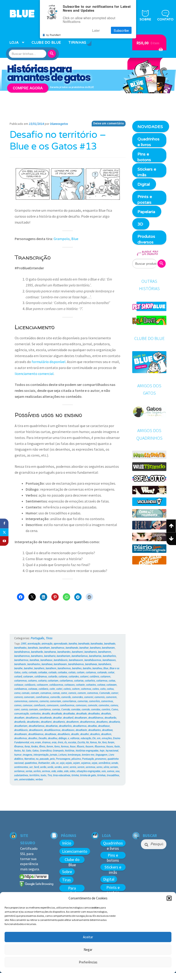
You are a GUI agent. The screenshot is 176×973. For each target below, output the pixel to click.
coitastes (91, 684)
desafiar (57, 717)
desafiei (84, 734)
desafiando (46, 717)
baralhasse (46, 660)
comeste (92, 705)
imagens (27, 754)
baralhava (46, 664)
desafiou (52, 738)
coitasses (69, 684)
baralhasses (109, 660)
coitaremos (20, 680)
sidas (60, 771)
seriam (114, 767)
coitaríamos (66, 680)
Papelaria (146, 211)
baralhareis (90, 651)
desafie (75, 734)
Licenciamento (74, 851)
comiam (33, 709)
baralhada (83, 643)
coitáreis (94, 676)
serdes (58, 767)
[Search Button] (52, 54)
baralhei (28, 668)
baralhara (95, 647)
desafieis (95, 734)
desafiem (106, 734)
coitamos (91, 672)
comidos (95, 709)
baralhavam (60, 664)
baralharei (77, 651)
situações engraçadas (88, 771)
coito (103, 688)
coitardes (74, 676)
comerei (88, 697)
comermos (107, 701)
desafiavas (50, 734)
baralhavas (91, 664)
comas (56, 693)
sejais (69, 762)
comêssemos (67, 705)
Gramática (46, 750)
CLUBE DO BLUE (46, 42)
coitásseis (30, 684)
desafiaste (81, 730)
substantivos (21, 775)
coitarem (105, 676)
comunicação (21, 713)
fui (23, 750)
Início (66, 843)
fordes (34, 746)
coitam (81, 672)
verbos (39, 779)
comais (26, 693)
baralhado (109, 643)
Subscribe (121, 30)
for (99, 742)
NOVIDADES (150, 126)
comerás (66, 697)
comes (18, 705)
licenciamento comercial (34, 373)
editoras (75, 738)
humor (18, 754)
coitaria (42, 680)
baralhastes (33, 664)
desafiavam (20, 734)
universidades (26, 779)
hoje (102, 750)
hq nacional (112, 750)
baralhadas (97, 643)
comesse (28, 705)
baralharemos (22, 656)
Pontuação (88, 758)
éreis (60, 742)
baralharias (95, 656)
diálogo (62, 738)
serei (66, 767)
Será (36, 767)
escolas (72, 742)
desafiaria (114, 721)
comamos (45, 693)
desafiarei (46, 721)
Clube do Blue (72, 862)
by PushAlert (53, 35)
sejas (94, 762)
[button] (169, 898)
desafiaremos (87, 721)
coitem (76, 688)
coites (95, 688)
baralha (73, 643)
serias (29, 771)
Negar (88, 949)
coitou (110, 688)
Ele (94, 738)
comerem (111, 697)
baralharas (50, 651)
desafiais (106, 713)
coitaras (62, 676)
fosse (73, 746)
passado (44, 758)
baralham (44, 647)
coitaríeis (90, 680)
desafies (32, 738)
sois (104, 771)
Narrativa (29, 758)
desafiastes (94, 730)
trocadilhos (113, 775)
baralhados (20, 647)
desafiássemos (52, 730)
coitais (72, 672)
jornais (53, 754)
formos (65, 746)
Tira (49, 775)
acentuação (34, 643)
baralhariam (63, 656)
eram (38, 742)
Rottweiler (44, 762)
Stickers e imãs (147, 172)
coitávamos (20, 688)
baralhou (97, 668)
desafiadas (69, 713)
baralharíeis (109, 656)
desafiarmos (80, 725)
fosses (109, 746)
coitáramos (40, 676)
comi (17, 709)
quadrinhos (31, 762)
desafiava (107, 730)
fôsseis (80, 746)
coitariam (53, 680)
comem (81, 693)
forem (50, 746)
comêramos (42, 697)
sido (66, 771)
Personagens (63, 758)
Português (37, 638)
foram (111, 742)
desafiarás (20, 721)
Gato (28, 750)
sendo (114, 762)
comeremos (21, 701)
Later (96, 30)
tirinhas (101, 775)
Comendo (104, 693)
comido (86, 709)
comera (18, 697)
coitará (18, 676)
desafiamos (32, 717)
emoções (107, 738)
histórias (69, 750)
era (32, 742)
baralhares (37, 656)
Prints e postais (145, 199)
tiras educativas (61, 775)
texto (43, 775)
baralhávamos (76, 664)
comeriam (55, 701)
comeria (44, 701)
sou (117, 771)
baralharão (37, 651)
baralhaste (20, 664)
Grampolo (62, 238)
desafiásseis (21, 730)
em (99, 738)
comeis (72, 693)
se (57, 762)
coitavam (111, 684)
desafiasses (68, 730)
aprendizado (60, 643)
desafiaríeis (65, 725)
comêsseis (39, 705)
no (37, 758)
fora (104, 742)
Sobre (67, 871)
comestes (104, 705)
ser (31, 767)
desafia (46, 713)
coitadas (42, 672)
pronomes (100, 758)
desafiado (81, 713)
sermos (46, 771)
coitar (111, 672)
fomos (93, 742)
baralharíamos (80, 656)
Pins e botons (144, 157)
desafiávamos (36, 734)
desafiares (102, 721)
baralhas (34, 660)
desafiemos (20, 738)
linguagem (101, 754)
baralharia (49, 656)
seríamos (19, 771)
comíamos (45, 709)
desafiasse (104, 725)
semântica (104, 762)
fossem (89, 746)
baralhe (18, 668)
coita (24, 672)
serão (43, 767)
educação (86, 738)
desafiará (68, 717)
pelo (52, 758)
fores (57, 746)
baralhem (51, 668)
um (16, 779)
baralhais (33, 647)
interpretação (41, 754)
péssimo (76, 758)
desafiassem (36, 730)
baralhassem (76, 660)
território (34, 775)
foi (87, 742)
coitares (32, 680)
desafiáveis (64, 734)
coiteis (67, 688)
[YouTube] (4, 541)
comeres (33, 701)
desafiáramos (95, 717)
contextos (35, 713)
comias (56, 709)
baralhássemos (92, 660)
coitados (62, 672)
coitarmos (101, 680)
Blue (74, 238)
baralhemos (64, 668)
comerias (82, 701)
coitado (52, 672)
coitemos (86, 688)
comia (24, 709)
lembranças (74, 754)
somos (110, 771)
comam (35, 693)
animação (46, 643)
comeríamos (69, 701)
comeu (114, 705)
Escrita (81, 742)
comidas (75, 709)
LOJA (14, 42)
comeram (29, 697)
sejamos (86, 762)
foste (117, 746)
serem (81, 767)
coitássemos (56, 684)
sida (53, 771)
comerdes (77, 697)
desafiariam (21, 725)
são (53, 762)
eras (54, 742)
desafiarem (72, 721)
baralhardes (64, 651)
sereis (73, 767)
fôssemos (100, 746)
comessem (53, 705)
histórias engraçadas (87, 750)
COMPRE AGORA (28, 88)
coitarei (84, 676)
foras (27, 746)
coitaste (80, 684)
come (64, 693)
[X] (4, 532)
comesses (81, 705)
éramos (46, 742)
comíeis (106, 709)
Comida (65, 709)
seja (62, 762)
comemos (92, 693)
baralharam (108, 647)
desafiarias (52, 725)
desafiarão (110, 717)
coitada (32, 672)
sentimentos (21, 767)
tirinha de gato (88, 775)
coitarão (52, 676)
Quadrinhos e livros (149, 141)
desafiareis (59, 721)
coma (17, 693)
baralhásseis (61, 660)
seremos (90, 767)
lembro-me (88, 754)
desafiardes (33, 721)
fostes (17, 750)
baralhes (77, 668)
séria (106, 767)
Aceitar (88, 937)
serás (50, 767)
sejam (76, 762)
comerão (55, 697)
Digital (144, 184)
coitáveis (43, 688)
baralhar (84, 647)
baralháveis (104, 664)
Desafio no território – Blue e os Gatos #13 (58, 140)
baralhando (72, 647)
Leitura (62, 754)
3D (140, 224)
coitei (59, 688)
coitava (101, 684)
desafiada (56, 713)
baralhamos (57, 647)
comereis (99, 697)
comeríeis (94, 701)
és (65, 742)
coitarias (79, 680)
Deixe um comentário (108, 123)
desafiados (94, 713)
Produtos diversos (146, 239)
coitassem (42, 684)
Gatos (35, 750)
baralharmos (21, 660)
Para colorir (71, 890)
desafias (92, 725)
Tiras (49, 638)
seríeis (37, 771)
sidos (72, 771)
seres (99, 767)
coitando (102, 672)
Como (114, 709)
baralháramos (22, 651)
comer (114, 693)
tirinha (75, 775)
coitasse (18, 684)
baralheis (39, 668)
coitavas (32, 688)
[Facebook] (4, 523)
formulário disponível (49, 361)
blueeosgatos (59, 124)
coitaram (28, 676)
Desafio (42, 738)
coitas (112, 680)
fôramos (18, 746)
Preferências (88, 962)
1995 (23, 643)
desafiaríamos (36, 725)
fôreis (42, 746)
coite (52, 688)
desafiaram (80, 717)
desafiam (19, 717)
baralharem (104, 651)
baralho (87, 668)
